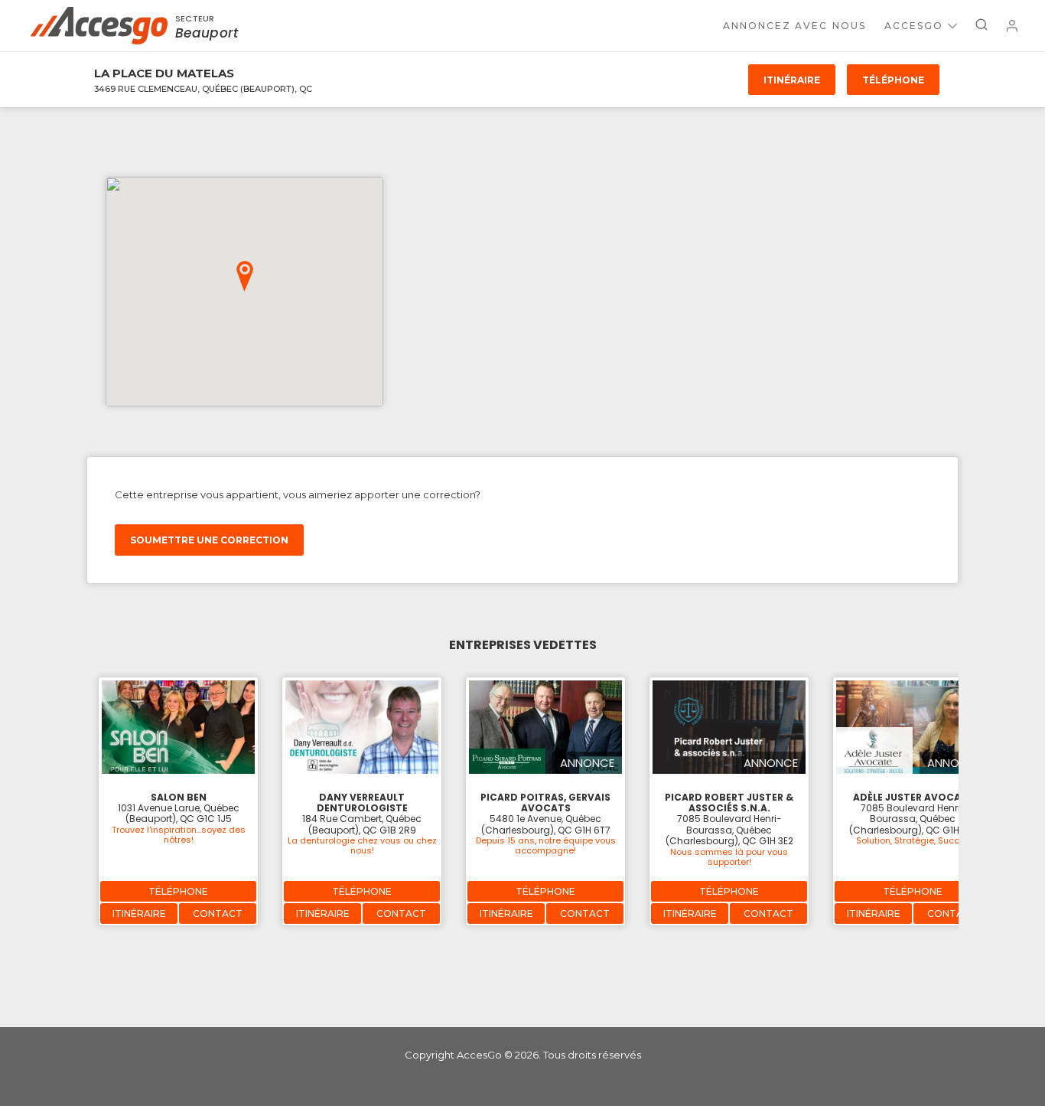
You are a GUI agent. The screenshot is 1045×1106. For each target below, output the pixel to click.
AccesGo (913, 25)
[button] (245, 276)
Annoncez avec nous (794, 25)
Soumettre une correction (209, 540)
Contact (218, 913)
